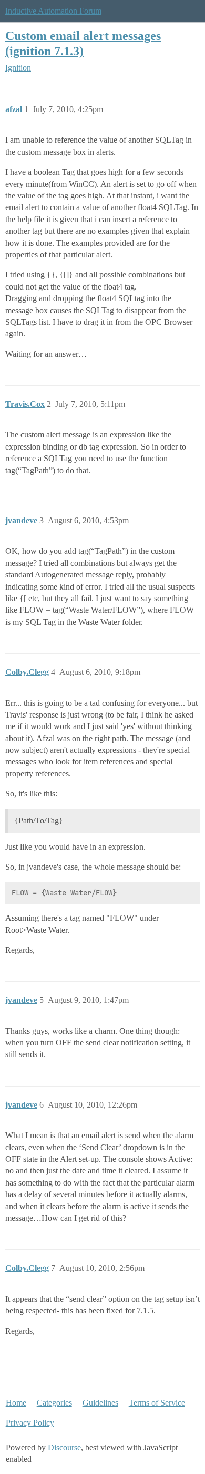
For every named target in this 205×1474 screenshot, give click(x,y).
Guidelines (100, 1402)
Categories (54, 1402)
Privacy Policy (30, 1422)
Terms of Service (157, 1402)
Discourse (64, 1447)
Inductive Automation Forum (53, 10)
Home (16, 1402)
